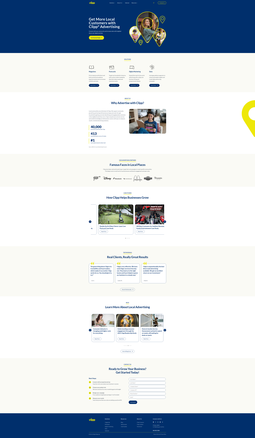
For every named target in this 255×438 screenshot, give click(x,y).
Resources (123, 419)
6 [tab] (130, 345)
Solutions (107, 419)
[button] (96, 38)
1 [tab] (125, 238)
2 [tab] (127, 238)
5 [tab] (129, 345)
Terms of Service (157, 434)
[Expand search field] (153, 2)
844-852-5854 (156, 430)
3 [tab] (128, 238)
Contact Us (162, 2)
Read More (97, 231)
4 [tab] (129, 238)
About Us (139, 419)
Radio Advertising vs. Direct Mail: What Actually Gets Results (126, 331)
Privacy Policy (163, 434)
